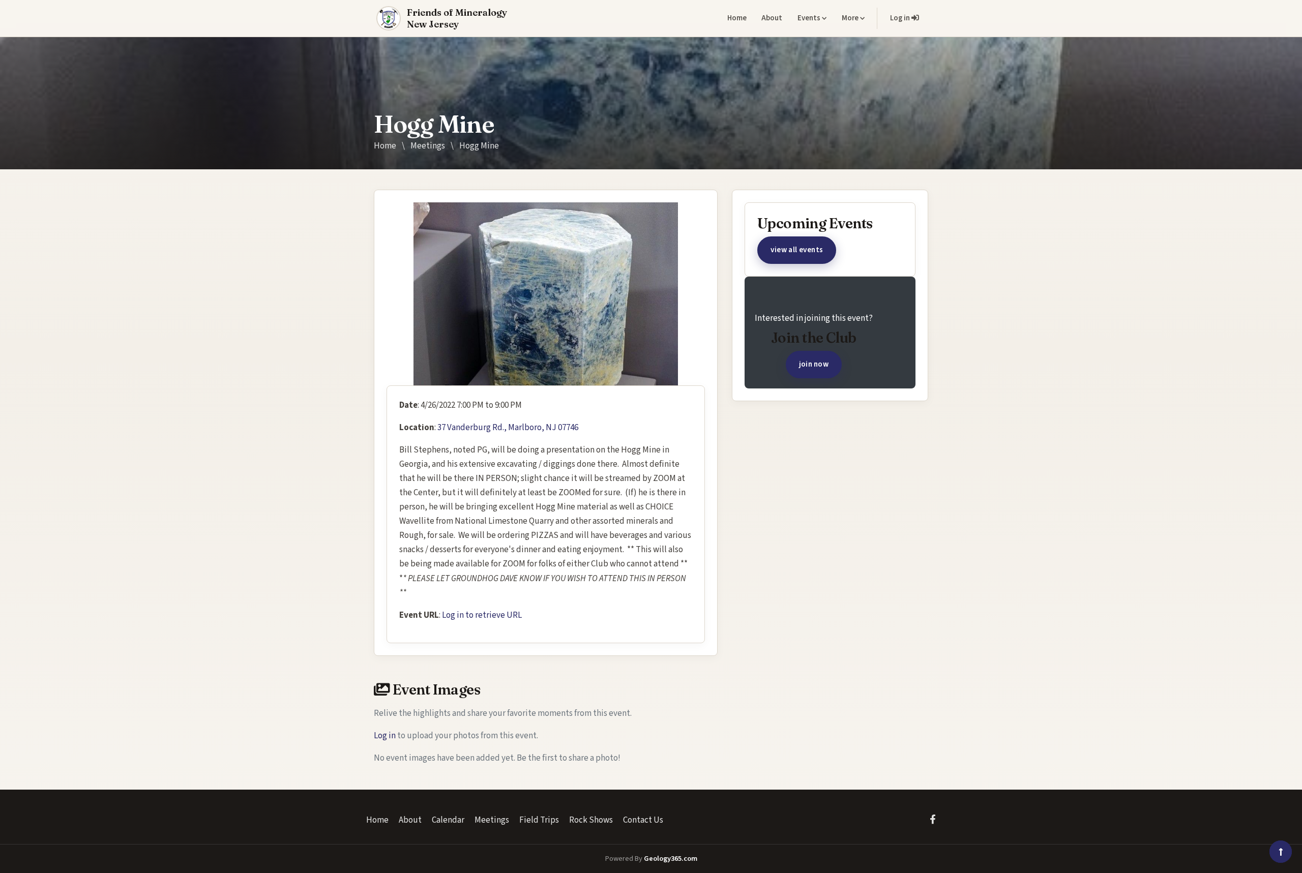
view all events (797, 249)
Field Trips (539, 820)
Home (737, 18)
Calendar (448, 820)
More (851, 18)
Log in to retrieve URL (482, 615)
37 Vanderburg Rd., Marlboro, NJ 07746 (507, 428)
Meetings (427, 146)
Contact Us (643, 820)
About (771, 18)
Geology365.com (670, 858)
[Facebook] (933, 819)
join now (813, 364)
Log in (900, 18)
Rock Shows (591, 820)
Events (809, 18)
